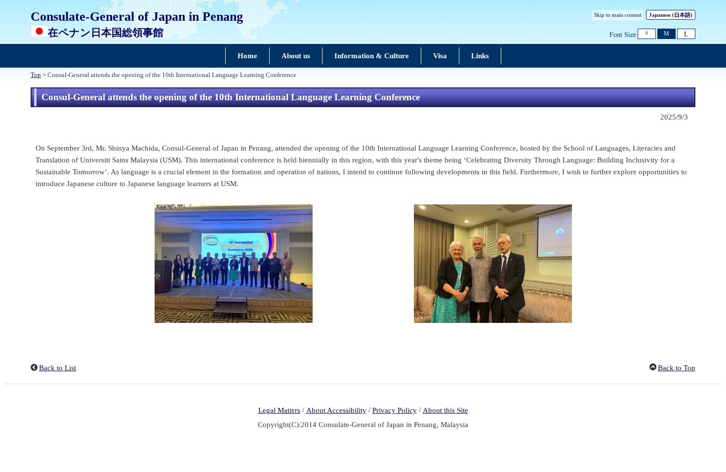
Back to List (57, 368)
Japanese (670, 15)
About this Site (445, 410)
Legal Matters (279, 410)
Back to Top (676, 368)
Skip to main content (618, 15)
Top (36, 75)
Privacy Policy (394, 410)
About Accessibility (336, 410)
